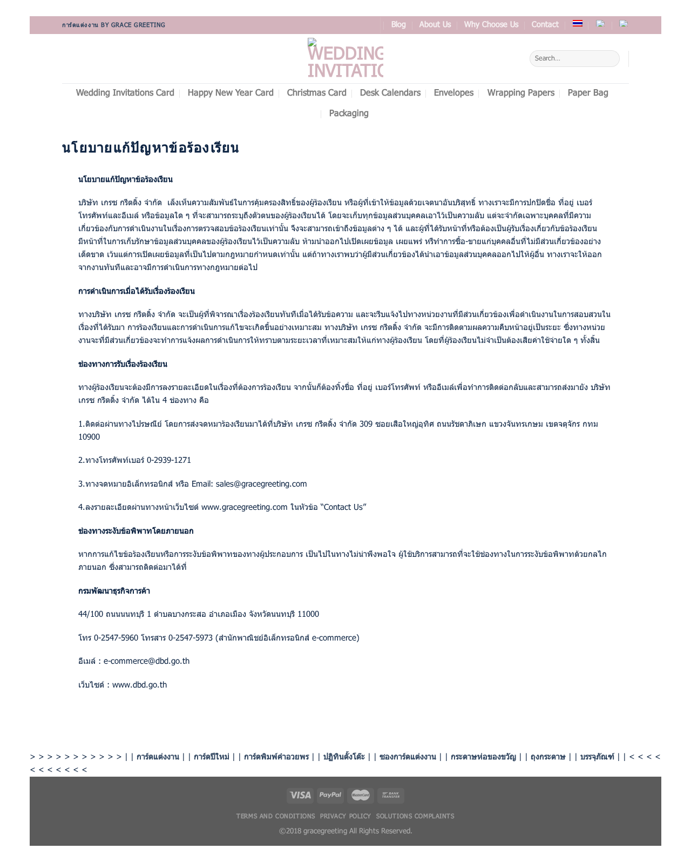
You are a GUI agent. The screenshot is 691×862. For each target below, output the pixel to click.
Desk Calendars (390, 93)
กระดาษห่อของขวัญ (483, 757)
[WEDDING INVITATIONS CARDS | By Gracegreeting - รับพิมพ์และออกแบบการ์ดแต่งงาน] (345, 58)
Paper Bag (588, 93)
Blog (398, 25)
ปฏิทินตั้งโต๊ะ (344, 757)
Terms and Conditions (275, 816)
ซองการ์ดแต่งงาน (408, 757)
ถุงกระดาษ (548, 757)
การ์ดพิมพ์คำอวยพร (276, 757)
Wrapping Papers (520, 93)
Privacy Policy (345, 816)
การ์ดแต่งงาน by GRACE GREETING (114, 25)
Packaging (349, 113)
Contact (545, 25)
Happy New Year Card (231, 93)
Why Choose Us (491, 25)
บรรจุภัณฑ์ (597, 757)
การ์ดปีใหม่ (211, 757)
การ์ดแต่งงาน (158, 757)
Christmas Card (317, 93)
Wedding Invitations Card (125, 93)
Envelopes (453, 93)
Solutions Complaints (415, 816)
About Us (435, 25)
